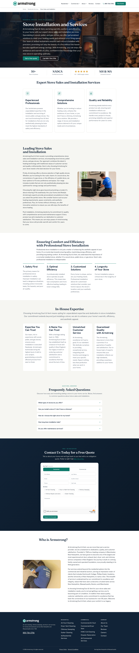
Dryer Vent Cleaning (68, 626)
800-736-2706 (79, 459)
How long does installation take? (49, 422)
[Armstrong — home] (24, 3)
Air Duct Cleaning (67, 623)
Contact (97, 4)
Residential (64, 4)
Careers (104, 632)
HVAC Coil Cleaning (88, 632)
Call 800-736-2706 (49, 58)
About (83, 4)
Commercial (74, 4)
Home (24, 9)
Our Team (104, 626)
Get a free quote (31, 58)
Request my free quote (50, 517)
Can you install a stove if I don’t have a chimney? (55, 409)
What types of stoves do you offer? (50, 403)
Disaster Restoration (88, 635)
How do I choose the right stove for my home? (54, 416)
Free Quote (120, 3)
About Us (104, 623)
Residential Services (33, 9)
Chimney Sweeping (68, 629)
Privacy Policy (63, 649)
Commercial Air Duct (88, 623)
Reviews (91, 4)
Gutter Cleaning (66, 632)
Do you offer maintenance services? (50, 429)
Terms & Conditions (73, 649)
